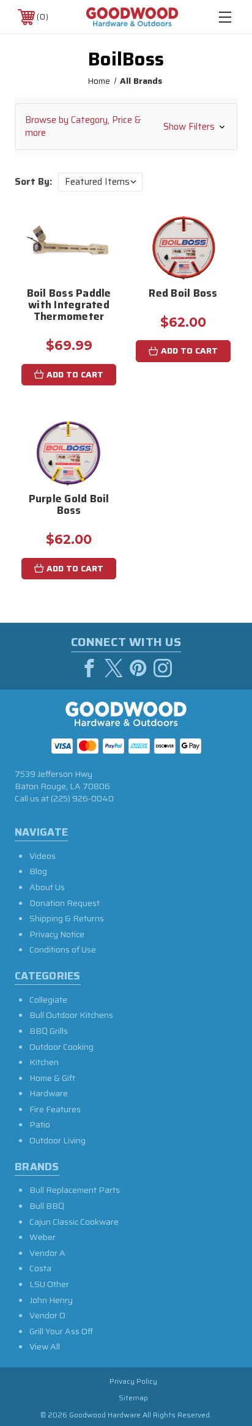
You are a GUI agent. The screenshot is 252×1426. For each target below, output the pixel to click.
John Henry (51, 1300)
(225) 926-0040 (82, 798)
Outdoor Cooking (61, 1046)
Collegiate (48, 999)
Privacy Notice (56, 934)
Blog (38, 871)
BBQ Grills (48, 1031)
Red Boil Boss (183, 294)
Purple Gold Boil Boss (69, 505)
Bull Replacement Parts (74, 1190)
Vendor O (47, 1315)
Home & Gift (52, 1078)
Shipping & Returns (66, 918)
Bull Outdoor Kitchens (71, 1015)
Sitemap (133, 1397)
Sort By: (33, 181)
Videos (42, 856)
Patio (39, 1124)
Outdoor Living (57, 1140)
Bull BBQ (46, 1205)
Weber (42, 1237)
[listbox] (100, 182)
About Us (47, 887)
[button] (126, 126)
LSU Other (49, 1284)
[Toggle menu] (225, 17)
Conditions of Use (62, 949)
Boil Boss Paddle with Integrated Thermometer (69, 306)
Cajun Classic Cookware (74, 1221)
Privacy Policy (133, 1381)
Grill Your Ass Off (61, 1331)
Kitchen (44, 1062)
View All (44, 1346)
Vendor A (47, 1253)
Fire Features (55, 1109)
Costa (40, 1268)
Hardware (48, 1093)
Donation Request (64, 903)
